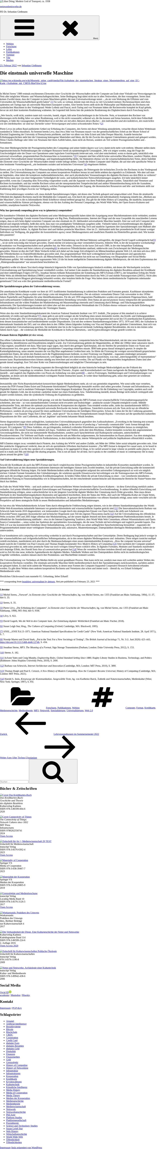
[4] (85, 164)
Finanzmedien (13, 1057)
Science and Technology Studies (22, 1125)
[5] (154, 240)
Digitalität (11, 1051)
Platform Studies (14, 1117)
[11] (116, 508)
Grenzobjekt (12, 1062)
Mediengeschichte (8, 710)
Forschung (11, 46)
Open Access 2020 (9, 945)
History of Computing (16, 1065)
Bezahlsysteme (13, 1026)
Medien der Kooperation (18, 1098)
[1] (52, 102)
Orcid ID (4, 992)
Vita (8, 57)
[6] (55, 248)
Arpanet (10, 1021)
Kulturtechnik (12, 1084)
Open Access (6, 836)
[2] (101, 123)
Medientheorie (26, 710)
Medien (9, 60)
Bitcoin (9, 1029)
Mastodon (15, 995)
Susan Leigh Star (14, 1128)
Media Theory (13, 1095)
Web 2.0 (89, 710)
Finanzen (10, 1054)
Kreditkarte (149, 707)
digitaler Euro (12, 1043)
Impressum (5, 1008)
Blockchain (11, 1032)
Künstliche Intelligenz (16, 1087)
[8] (83, 373)
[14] (75, 549)
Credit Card (11, 1040)
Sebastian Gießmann (32, 65)
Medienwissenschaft (16, 1106)
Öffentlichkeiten (14, 1142)
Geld (8, 1059)
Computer (130, 707)
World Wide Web (14, 1137)
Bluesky (26, 995)
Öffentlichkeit (12, 1139)
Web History (12, 1131)
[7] (39, 316)
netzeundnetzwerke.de (11, 6)
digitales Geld (12, 1048)
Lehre (9, 49)
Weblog (10, 43)
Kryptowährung (14, 1081)
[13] (115, 544)
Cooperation (12, 1037)
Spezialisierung (58, 710)
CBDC (9, 1035)
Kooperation (12, 1076)
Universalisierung (75, 710)
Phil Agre (10, 1114)
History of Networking (17, 1068)
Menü (95, 38)
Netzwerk (44, 710)
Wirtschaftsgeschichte (16, 1134)
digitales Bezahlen (15, 1046)
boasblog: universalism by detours (38, 581)
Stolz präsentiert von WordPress (26, 1147)
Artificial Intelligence (16, 1024)
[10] (27, 454)
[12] (112, 514)
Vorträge (10, 54)
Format (139, 707)
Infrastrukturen (13, 1073)
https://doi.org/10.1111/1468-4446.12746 (19, 642)
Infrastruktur (12, 1070)
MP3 (36, 710)
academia (4, 995)
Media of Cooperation (16, 1092)
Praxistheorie (12, 1123)
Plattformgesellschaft (16, 1120)
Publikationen (12, 52)
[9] (24, 427)
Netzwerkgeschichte (16, 1112)
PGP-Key (17, 1008)
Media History (13, 1090)
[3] (75, 156)
